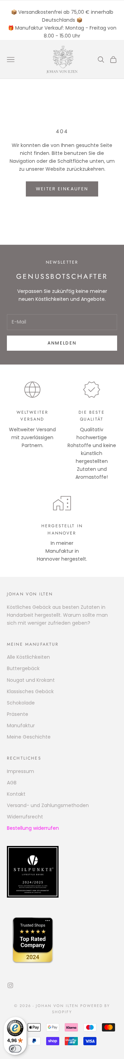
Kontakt (16, 794)
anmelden (62, 343)
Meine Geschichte (29, 736)
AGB (12, 782)
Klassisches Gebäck (30, 691)
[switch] (15, 1048)
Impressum (20, 771)
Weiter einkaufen (62, 189)
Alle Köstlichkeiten (28, 657)
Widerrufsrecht (25, 816)
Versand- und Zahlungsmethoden (48, 805)
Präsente (17, 714)
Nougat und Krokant (31, 680)
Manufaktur (21, 725)
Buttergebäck (23, 668)
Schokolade (21, 702)
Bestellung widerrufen (33, 828)
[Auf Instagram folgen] (10, 985)
